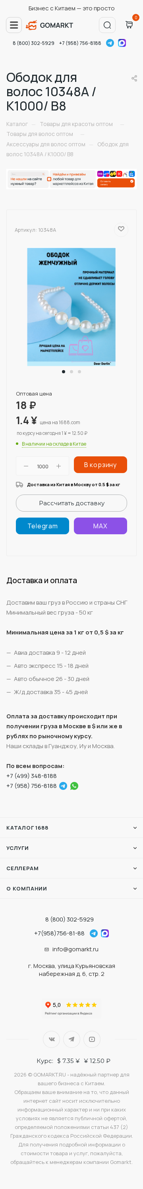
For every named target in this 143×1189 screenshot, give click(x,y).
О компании (26, 888)
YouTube (91, 1039)
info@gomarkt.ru (75, 949)
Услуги (17, 848)
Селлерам (22, 868)
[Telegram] (42, 526)
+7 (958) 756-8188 (80, 43)
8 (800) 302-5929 (33, 43)
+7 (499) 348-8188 (31, 776)
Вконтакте (51, 1039)
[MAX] (100, 526)
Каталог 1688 (27, 827)
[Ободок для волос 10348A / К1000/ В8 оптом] (71, 306)
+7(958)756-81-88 (59, 933)
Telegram (110, 43)
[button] (64, 371)
